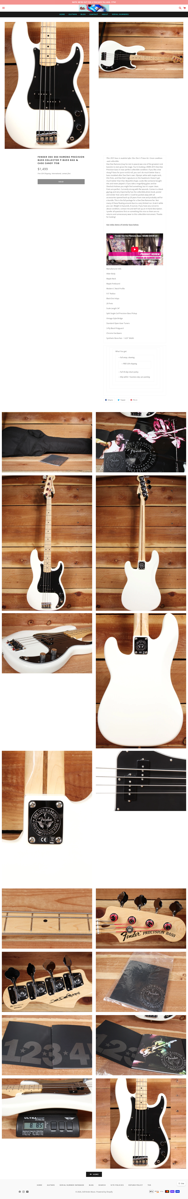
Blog (83, 14)
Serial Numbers (120, 14)
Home (62, 14)
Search (102, 1185)
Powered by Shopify (104, 1192)
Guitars (73, 14)
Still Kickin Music (89, 1192)
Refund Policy (135, 1185)
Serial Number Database (72, 1185)
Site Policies (117, 1185)
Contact (93, 14)
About (105, 14)
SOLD (61, 182)
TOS (149, 1185)
